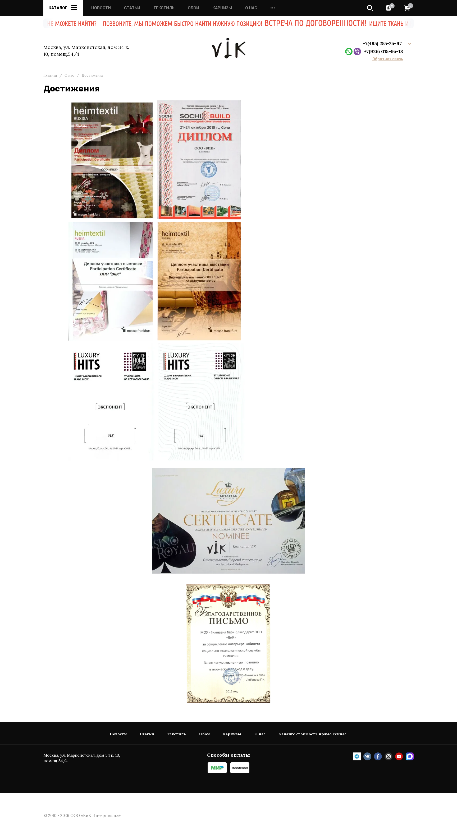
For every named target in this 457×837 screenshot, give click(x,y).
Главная (50, 75)
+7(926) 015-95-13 (383, 51)
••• (272, 8)
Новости (101, 8)
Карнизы (222, 8)
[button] (370, 8)
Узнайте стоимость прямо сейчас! (313, 734)
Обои (193, 8)
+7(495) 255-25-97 (383, 43)
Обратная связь (387, 59)
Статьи (132, 8)
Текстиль (164, 8)
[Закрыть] (398, 29)
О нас (251, 8)
